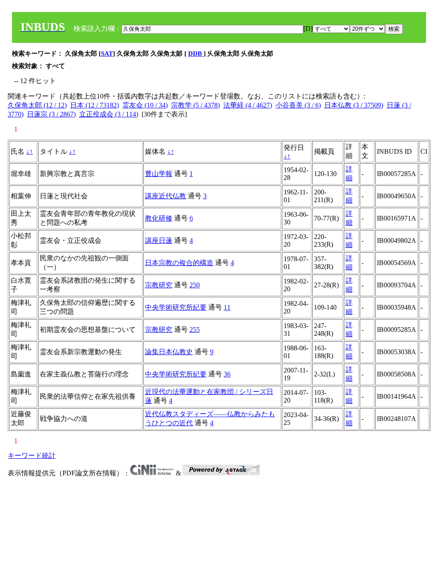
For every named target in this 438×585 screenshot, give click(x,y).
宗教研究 (158, 285)
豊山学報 (158, 173)
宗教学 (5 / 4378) (195, 105)
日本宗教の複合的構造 (179, 262)
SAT (107, 53)
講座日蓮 (158, 240)
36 (227, 374)
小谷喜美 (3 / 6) (298, 105)
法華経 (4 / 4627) (247, 105)
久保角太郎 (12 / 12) (37, 105)
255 (194, 329)
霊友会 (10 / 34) (145, 105)
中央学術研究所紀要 (176, 307)
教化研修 (158, 218)
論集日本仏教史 (169, 351)
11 (227, 307)
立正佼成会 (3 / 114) (108, 114)
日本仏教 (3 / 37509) (353, 105)
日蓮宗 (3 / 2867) (51, 114)
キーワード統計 (32, 455)
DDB (196, 53)
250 (194, 285)
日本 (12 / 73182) (94, 105)
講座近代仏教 (165, 196)
